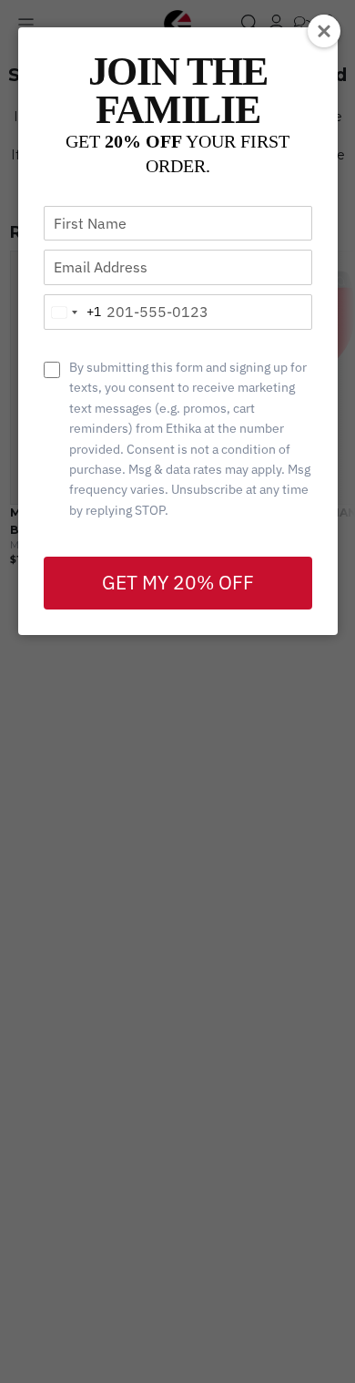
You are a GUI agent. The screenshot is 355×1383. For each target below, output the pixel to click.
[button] (324, 31)
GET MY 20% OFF (178, 582)
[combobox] (73, 312)
